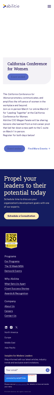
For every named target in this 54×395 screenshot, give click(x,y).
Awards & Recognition (16, 293)
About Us (10, 306)
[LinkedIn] (6, 327)
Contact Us (10, 315)
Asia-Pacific (10, 348)
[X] (16, 327)
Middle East (10, 343)
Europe (8, 337)
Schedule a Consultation (21, 216)
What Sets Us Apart (15, 284)
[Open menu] (49, 6)
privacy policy (21, 384)
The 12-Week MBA (14, 266)
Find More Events (37, 148)
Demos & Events (13, 271)
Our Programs (12, 261)
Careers (9, 311)
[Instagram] (11, 327)
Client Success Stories (17, 288)
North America (11, 332)
